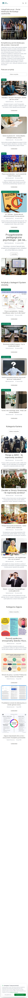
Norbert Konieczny (6, 34)
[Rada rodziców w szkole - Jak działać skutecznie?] (14, 28)
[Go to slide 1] (22, 37)
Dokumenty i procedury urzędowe (10, 115)
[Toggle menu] (25, 3)
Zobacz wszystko (14, 74)
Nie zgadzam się (8, 994)
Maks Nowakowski (10, 178)
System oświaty (7, 28)
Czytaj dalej (14, 254)
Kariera (3, 79)
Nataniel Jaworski (9, 139)
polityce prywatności (14, 992)
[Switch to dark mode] (23, 3)
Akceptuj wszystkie (20, 994)
